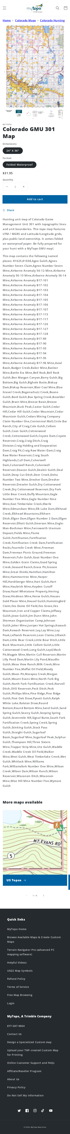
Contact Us (14, 1034)
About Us (13, 1079)
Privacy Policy (16, 1087)
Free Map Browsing (19, 995)
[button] (4, 8)
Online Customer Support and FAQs (30, 1063)
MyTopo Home (17, 929)
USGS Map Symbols (20, 970)
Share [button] (10, 210)
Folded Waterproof (19, 164)
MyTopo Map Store (38, 1127)
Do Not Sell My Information (25, 1095)
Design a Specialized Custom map (29, 1042)
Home (7, 20)
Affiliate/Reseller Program (24, 1071)
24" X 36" (12, 150)
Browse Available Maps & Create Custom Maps (34, 939)
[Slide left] (27, 896)
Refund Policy (16, 978)
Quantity (8, 179)
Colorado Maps (25, 20)
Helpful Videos (17, 962)
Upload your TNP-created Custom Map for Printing (32, 1052)
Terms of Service (18, 987)
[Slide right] (43, 896)
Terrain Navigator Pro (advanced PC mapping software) (30, 952)
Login (11, 1003)
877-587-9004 (16, 1026)
